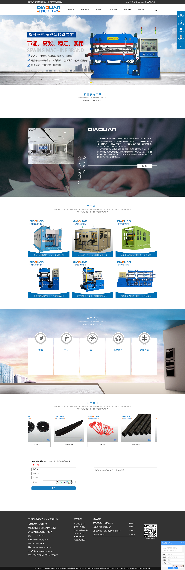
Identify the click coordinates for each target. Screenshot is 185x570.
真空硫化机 (88, 568)
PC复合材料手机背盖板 (143, 444)
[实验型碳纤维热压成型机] (48, 278)
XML (142, 2)
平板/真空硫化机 (79, 524)
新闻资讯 (127, 9)
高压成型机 (95, 568)
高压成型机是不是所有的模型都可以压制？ (107, 531)
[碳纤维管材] (110, 428)
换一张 (74, 482)
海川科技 (148, 568)
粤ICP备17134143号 (119, 568)
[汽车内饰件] (42, 428)
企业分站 (128, 2)
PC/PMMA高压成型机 (81, 530)
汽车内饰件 (42, 444)
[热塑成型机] (136, 237)
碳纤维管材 (109, 444)
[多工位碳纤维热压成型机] (136, 278)
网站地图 (134, 2)
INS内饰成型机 (79, 533)
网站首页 (70, 9)
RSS (139, 2)
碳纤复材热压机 (79, 527)
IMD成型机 (101, 568)
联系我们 (141, 9)
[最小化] (182, 543)
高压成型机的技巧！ (100, 534)
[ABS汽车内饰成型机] (48, 237)
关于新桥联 (85, 9)
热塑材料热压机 (79, 537)
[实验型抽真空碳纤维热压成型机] (92, 278)
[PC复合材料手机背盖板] (143, 428)
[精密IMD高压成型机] (92, 237)
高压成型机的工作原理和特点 (103, 523)
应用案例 (113, 9)
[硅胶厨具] (76, 428)
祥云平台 (135, 568)
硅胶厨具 (76, 444)
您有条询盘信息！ (151, 2)
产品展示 (99, 9)
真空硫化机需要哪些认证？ (102, 527)
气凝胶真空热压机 (80, 540)
